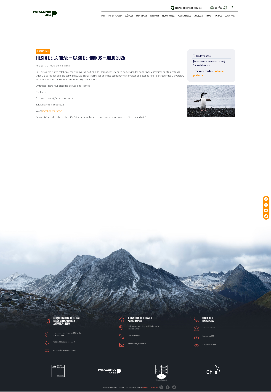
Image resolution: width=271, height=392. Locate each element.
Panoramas (154, 16)
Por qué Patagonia (115, 16)
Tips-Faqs (218, 16)
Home (103, 16)
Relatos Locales (168, 16)
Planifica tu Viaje (184, 16)
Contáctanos (230, 16)
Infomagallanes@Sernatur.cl (64, 350)
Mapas (209, 16)
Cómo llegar (198, 16)
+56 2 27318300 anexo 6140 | (64, 342)
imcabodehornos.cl (52, 110)
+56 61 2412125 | (134, 335)
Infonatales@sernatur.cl (138, 344)
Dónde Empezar (141, 16)
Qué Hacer (129, 16)
